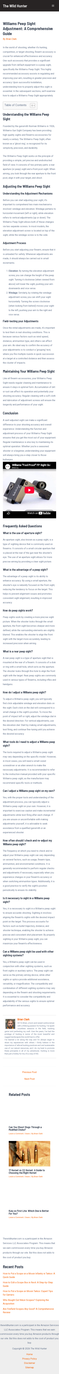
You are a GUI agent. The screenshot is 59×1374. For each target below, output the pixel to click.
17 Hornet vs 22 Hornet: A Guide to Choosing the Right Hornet (27, 1171)
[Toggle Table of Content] (31, 105)
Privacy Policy (29, 1358)
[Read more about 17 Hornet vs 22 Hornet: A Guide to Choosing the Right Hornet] (29, 1153)
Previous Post (29, 1072)
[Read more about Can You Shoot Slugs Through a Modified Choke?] (29, 1111)
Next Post (29, 1079)
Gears (27, 1134)
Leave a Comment (16, 1134)
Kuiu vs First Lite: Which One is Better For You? (29, 1212)
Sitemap (29, 1367)
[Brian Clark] (10, 1023)
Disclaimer (29, 1363)
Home (29, 1354)
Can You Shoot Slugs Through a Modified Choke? (25, 1128)
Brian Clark (23, 1019)
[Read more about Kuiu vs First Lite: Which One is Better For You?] (29, 1195)
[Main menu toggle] (53, 6)
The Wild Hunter (15, 5)
